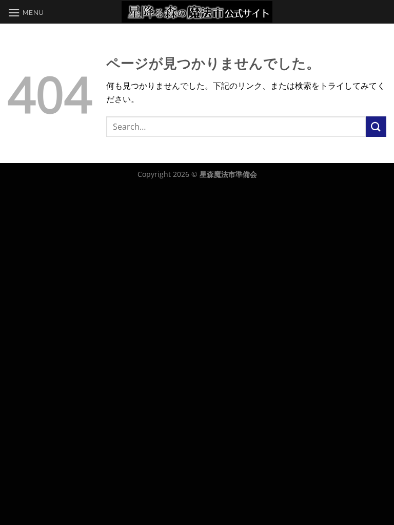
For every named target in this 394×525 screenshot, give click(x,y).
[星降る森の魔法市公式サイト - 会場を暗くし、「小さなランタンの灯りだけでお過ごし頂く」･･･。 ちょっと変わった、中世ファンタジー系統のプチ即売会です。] (197, 12)
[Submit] (376, 126)
